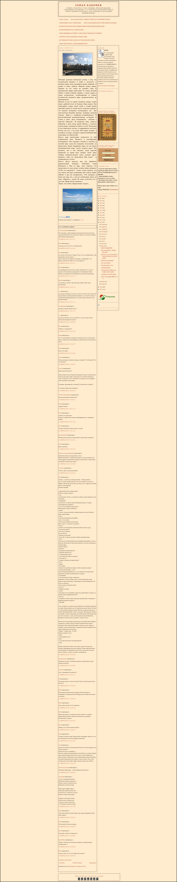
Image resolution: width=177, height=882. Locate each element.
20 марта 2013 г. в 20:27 (67, 364)
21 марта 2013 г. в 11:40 (67, 422)
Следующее (62, 863)
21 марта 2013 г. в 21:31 (67, 675)
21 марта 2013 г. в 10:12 (67, 399)
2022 (101, 201)
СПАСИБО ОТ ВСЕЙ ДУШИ (108, 274)
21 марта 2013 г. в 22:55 (67, 720)
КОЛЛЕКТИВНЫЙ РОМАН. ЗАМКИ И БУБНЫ (71, 30)
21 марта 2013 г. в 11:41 (67, 431)
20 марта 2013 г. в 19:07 (67, 322)
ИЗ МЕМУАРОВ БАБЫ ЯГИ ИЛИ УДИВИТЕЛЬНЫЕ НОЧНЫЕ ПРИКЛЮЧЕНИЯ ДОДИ (81, 26)
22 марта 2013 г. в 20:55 (67, 817)
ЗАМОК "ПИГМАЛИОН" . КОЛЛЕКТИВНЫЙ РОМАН (73, 43)
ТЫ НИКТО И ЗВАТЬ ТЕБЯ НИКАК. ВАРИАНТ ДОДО (73, 37)
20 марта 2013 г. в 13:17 (67, 263)
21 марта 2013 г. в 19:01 (67, 665)
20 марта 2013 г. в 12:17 (67, 239)
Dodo (60, 243)
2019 (101, 208)
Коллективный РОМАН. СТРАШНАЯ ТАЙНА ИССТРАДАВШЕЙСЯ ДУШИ (90, 19)
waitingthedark (62, 306)
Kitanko (61, 280)
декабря (103, 224)
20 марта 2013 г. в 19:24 (67, 331)
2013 (101, 222)
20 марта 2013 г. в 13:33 (67, 276)
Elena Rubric (62, 840)
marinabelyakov (63, 659)
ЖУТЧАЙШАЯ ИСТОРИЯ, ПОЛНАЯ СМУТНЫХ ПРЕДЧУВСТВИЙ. (77, 40)
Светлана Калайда (63, 230)
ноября (103, 227)
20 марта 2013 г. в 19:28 (67, 353)
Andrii (60, 357)
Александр (61, 776)
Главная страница (63, 19)
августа (103, 234)
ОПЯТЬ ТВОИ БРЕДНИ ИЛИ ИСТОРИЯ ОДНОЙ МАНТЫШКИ (100, 23)
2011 (101, 289)
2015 (101, 217)
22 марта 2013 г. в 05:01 (67, 772)
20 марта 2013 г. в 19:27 (67, 344)
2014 (101, 220)
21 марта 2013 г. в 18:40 (67, 654)
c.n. (59, 291)
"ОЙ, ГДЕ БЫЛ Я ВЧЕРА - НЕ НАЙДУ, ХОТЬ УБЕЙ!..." (108, 271)
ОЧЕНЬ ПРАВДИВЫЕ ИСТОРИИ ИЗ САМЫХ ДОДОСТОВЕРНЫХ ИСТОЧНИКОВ (80, 33)
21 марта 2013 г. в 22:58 (67, 741)
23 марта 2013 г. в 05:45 (67, 856)
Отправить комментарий (65, 860)
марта (102, 246)
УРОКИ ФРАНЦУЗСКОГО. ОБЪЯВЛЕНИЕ (70, 23)
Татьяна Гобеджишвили (65, 395)
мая (102, 241)
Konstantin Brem (63, 435)
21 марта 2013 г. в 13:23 (67, 449)
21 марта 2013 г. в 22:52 (67, 698)
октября (103, 229)
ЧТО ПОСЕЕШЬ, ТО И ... (107, 265)
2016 (101, 215)
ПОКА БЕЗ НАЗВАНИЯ (107, 260)
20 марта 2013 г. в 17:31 (67, 311)
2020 (101, 205)
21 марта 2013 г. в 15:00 (67, 464)
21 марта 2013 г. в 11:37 (67, 409)
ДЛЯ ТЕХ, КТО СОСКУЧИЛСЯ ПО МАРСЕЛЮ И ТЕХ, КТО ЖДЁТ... (109, 256)
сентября (103, 231)
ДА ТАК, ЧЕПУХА (65, 50)
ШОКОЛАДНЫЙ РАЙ (106, 248)
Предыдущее (93, 863)
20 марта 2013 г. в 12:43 (67, 248)
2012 (101, 287)
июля (102, 236)
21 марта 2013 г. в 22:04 (67, 685)
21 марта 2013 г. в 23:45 (67, 763)
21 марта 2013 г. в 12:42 (67, 440)
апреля (103, 243)
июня (102, 239)
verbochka (61, 670)
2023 (101, 198)
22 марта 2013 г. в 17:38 (67, 806)
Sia (59, 679)
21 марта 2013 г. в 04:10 (67, 390)
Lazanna (61, 368)
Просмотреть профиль (106, 86)
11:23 (82, 220)
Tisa (60, 252)
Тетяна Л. (61, 468)
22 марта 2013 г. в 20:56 (67, 835)
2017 (101, 212)
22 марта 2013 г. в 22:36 (67, 847)
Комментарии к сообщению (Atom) (76, 866)
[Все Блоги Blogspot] (99, 305)
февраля (103, 281)
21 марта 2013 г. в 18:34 (67, 473)
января (103, 284)
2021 (101, 203)
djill (60, 477)
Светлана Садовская (64, 767)
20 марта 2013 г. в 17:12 (67, 302)
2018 (101, 210)
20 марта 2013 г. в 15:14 (67, 287)
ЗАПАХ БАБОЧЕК (88, 5)
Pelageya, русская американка (66, 453)
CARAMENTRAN (105, 268)
